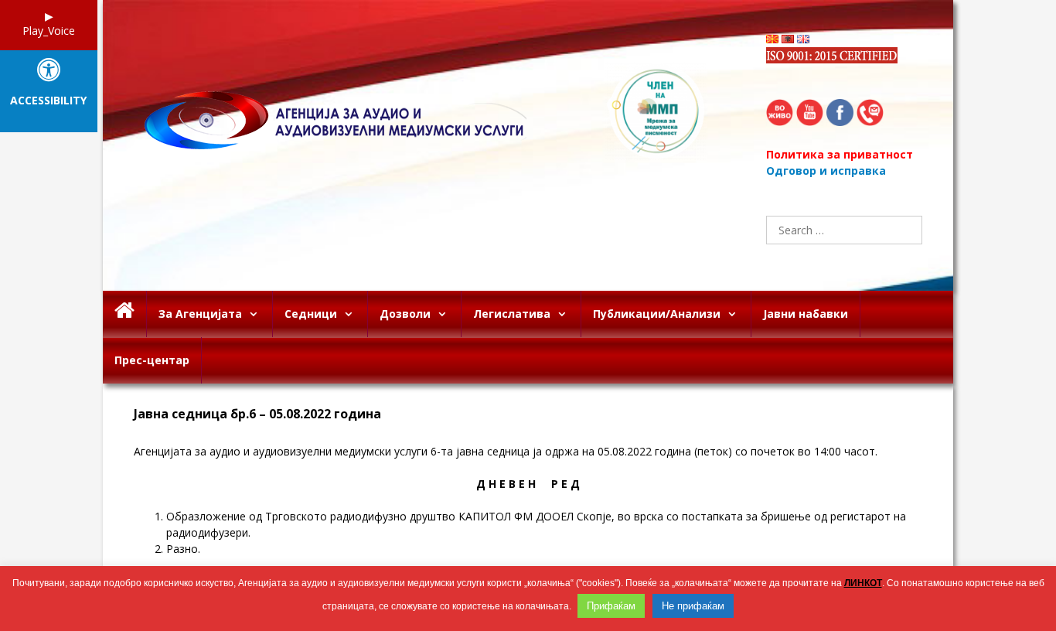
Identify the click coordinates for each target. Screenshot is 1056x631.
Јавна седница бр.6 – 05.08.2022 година (257, 414)
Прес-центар (151, 360)
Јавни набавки (805, 313)
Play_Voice (48, 30)
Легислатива (511, 313)
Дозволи (405, 313)
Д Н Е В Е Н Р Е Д (528, 483)
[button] (257, 314)
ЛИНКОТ (863, 583)
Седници (310, 313)
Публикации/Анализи (656, 313)
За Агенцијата (200, 313)
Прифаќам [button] (611, 606)
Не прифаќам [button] (693, 606)
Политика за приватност (839, 154)
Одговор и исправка (826, 170)
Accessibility (48, 100)
